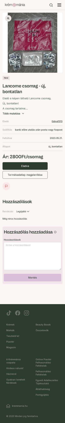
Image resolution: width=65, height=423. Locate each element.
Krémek (10, 324)
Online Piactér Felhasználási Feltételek (43, 362)
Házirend (11, 374)
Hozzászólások (12, 240)
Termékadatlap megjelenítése (25, 174)
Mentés (32, 277)
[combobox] (23, 211)
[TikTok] (8, 313)
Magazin (11, 347)
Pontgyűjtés (42, 394)
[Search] (51, 5)
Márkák (10, 330)
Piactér (10, 341)
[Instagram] (26, 313)
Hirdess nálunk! (15, 368)
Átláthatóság (43, 389)
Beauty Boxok (43, 324)
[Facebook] (17, 313)
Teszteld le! (12, 336)
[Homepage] (15, 5)
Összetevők (42, 330)
